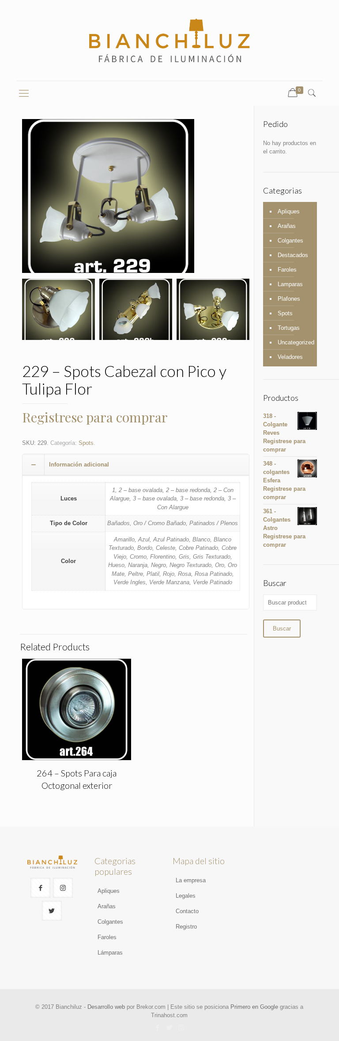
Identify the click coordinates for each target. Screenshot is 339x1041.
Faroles (287, 269)
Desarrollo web (106, 1007)
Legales (186, 895)
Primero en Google (254, 1007)
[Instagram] (181, 1027)
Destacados (293, 255)
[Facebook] (157, 1027)
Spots (86, 443)
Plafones (289, 298)
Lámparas (110, 952)
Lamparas (290, 284)
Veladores (290, 357)
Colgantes (290, 240)
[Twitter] (169, 1027)
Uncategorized (295, 342)
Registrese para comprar (95, 417)
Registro (186, 926)
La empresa (191, 880)
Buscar (282, 628)
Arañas (287, 226)
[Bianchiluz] (169, 40)
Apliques (289, 211)
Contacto (187, 911)
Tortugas (289, 328)
